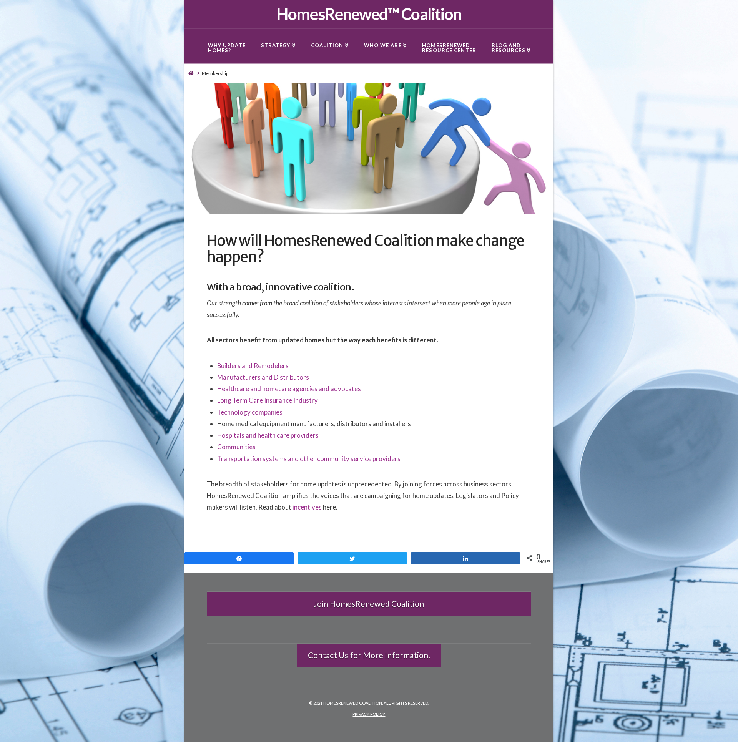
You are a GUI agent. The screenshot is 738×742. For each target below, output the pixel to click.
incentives (307, 507)
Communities (236, 447)
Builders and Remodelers (253, 366)
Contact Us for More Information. (369, 655)
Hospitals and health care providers (268, 435)
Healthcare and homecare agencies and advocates (289, 389)
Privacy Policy (368, 714)
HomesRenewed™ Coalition (368, 14)
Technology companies (250, 412)
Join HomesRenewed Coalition (369, 603)
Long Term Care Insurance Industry (267, 400)
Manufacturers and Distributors (263, 377)
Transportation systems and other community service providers (309, 459)
